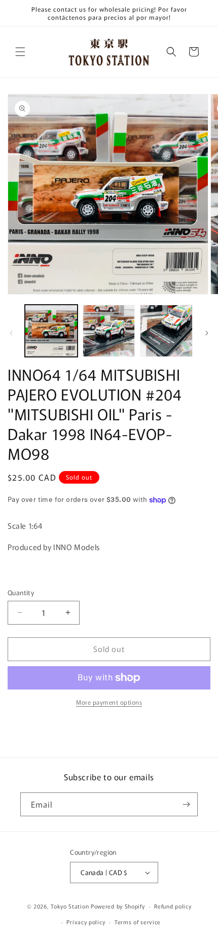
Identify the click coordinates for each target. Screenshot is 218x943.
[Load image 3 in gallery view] (166, 331)
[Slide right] (207, 333)
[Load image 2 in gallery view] (109, 331)
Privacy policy (85, 922)
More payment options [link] (109, 702)
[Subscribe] (186, 804)
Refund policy (172, 906)
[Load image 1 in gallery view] (51, 331)
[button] (20, 52)
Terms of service (138, 922)
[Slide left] (11, 333)
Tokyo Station (71, 906)
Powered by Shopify (118, 906)
